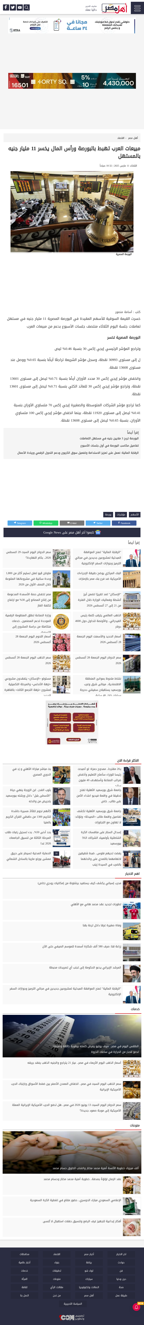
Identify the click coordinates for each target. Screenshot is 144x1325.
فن (121, 1270)
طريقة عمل (121, 1295)
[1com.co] (72, 1318)
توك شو (89, 1270)
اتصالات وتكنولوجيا (89, 1287)
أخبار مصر (89, 1254)
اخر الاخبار (121, 1254)
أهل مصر (89, 1295)
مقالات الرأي (56, 1287)
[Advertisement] (72, 282)
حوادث (121, 1262)
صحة (121, 1287)
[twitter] (13, 7)
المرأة (24, 1279)
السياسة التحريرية (73, 1303)
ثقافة (24, 1287)
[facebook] (6, 7)
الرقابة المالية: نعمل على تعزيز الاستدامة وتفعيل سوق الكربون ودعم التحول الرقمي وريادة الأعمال (78, 452)
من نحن (57, 1295)
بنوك (56, 1262)
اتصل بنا (24, 1295)
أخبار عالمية (24, 1262)
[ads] (72, 26)
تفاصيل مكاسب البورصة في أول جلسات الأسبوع (109, 445)
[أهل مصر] (114, 9)
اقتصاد (56, 1254)
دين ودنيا (121, 1279)
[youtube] (20, 7)
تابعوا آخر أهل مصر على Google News (69, 532)
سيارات (89, 1279)
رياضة (89, 1262)
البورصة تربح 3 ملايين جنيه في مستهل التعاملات (109, 438)
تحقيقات (57, 1270)
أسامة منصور (123, 312)
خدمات (24, 1270)
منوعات (57, 1279)
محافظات (24, 1254)
